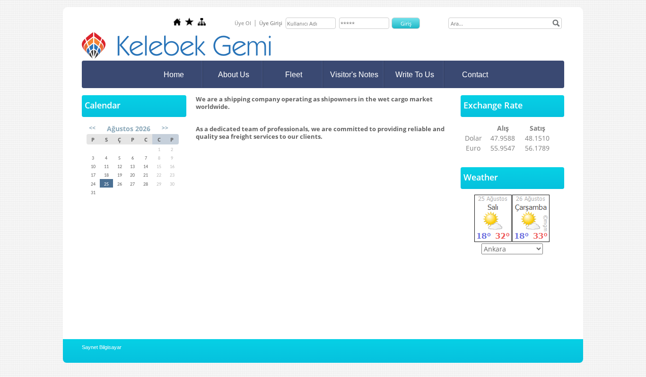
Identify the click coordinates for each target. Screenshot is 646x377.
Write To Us (414, 75)
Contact (475, 75)
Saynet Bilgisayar (102, 347)
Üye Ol (243, 23)
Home (174, 75)
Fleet (293, 75)
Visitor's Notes (354, 75)
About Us (233, 75)
